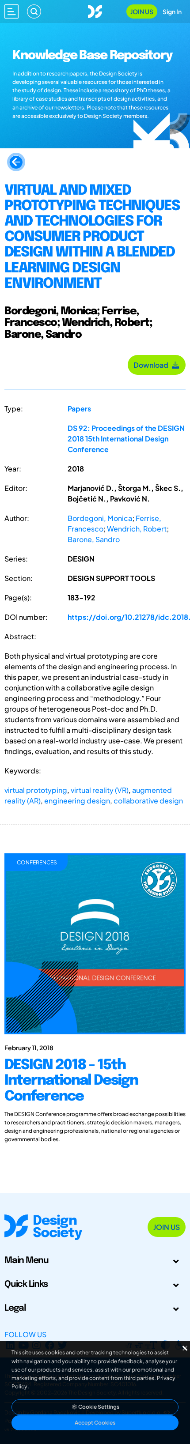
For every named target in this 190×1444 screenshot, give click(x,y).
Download (152, 364)
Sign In (172, 11)
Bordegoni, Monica (100, 518)
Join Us (141, 11)
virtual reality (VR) (100, 790)
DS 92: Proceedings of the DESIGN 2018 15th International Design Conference (126, 438)
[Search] (34, 11)
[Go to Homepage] (95, 10)
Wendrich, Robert (137, 528)
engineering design (77, 800)
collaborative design (148, 800)
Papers (79, 408)
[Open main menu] (11, 11)
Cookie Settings (98, 1406)
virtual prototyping (35, 790)
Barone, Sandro (94, 539)
